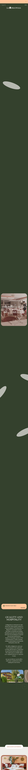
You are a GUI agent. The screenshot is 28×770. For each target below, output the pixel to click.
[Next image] (24, 686)
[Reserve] (14, 606)
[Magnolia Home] (14, 8)
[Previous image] (18, 686)
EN (3, 5)
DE (4, 5)
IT (1, 5)
